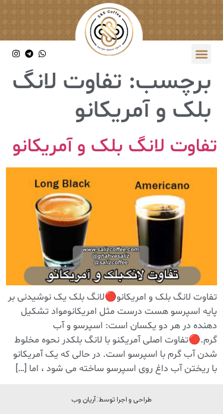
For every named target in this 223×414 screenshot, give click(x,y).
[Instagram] (16, 54)
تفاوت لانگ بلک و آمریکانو (114, 146)
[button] (201, 54)
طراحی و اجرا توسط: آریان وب (111, 399)
